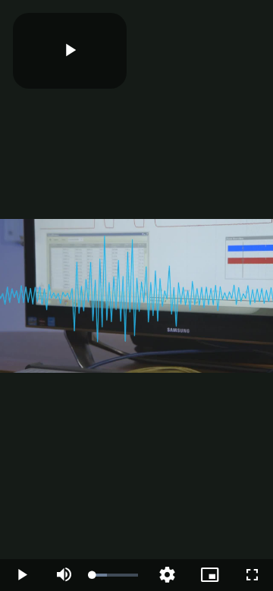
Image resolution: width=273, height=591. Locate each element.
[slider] (115, 575)
